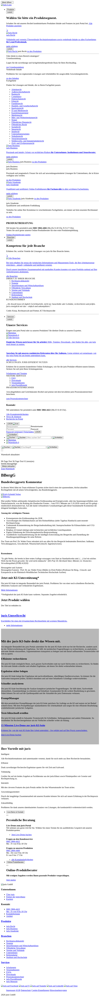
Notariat (9, 943)
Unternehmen (11, 953)
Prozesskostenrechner (15, 977)
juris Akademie (12, 931)
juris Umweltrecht (13, 615)
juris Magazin (11, 981)
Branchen (6, 936)
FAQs (8, 972)
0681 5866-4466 (13, 850)
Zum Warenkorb (8, 469)
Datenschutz (26, 990)
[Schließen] (12, 434)
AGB (18, 990)
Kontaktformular (13, 914)
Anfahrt (9, 916)
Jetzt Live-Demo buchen (11, 735)
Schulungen (11, 967)
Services (5, 962)
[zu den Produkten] (12, 51)
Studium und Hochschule (16, 957)
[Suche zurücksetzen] (57, 437)
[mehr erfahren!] (11, 494)
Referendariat (11, 955)
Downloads (11, 974)
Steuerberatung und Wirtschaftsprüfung (22, 946)
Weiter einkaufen (8, 466)
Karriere (9, 899)
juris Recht (10, 926)
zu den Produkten (34, 51)
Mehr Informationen (9, 590)
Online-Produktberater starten (18, 235)
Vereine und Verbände (15, 950)
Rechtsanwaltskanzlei (15, 941)
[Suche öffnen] (11, 437)
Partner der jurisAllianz (15, 897)
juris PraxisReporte (14, 979)
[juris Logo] (6, 5)
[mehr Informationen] (50, 610)
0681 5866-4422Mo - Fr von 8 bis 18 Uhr (16, 910)
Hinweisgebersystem (58, 990)
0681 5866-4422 (13, 841)
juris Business (12, 929)
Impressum (10, 990)
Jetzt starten (11, 880)
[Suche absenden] (22, 437)
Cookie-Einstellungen (40, 990)
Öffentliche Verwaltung (16, 948)
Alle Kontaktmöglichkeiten (17, 414)
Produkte (6, 921)
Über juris (10, 894)
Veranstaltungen (12, 970)
